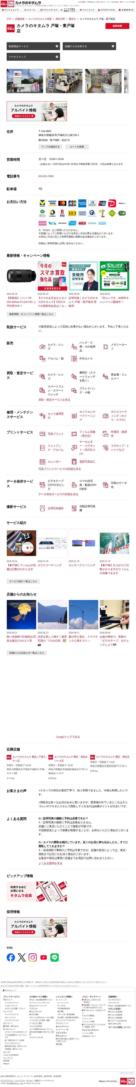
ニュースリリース (25, 1076)
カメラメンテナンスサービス (39, 1003)
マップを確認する (50, 146)
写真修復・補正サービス (13, 1049)
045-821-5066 (45, 176)
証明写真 (6, 1061)
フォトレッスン (87, 1018)
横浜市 (72, 19)
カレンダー (7, 1052)
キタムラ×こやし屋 (36, 1037)
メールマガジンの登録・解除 (39, 1020)
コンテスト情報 (87, 1033)
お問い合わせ (100, 2)
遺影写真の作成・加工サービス (16, 1046)
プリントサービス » (11, 996)
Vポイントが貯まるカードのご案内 (41, 1017)
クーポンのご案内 (35, 1023)
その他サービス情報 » (38, 996)
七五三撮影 (34, 1014)
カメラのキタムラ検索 (40, 19)
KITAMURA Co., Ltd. (15, 1083)
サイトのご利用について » (119, 1027)
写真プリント (7, 1000)
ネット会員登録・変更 (115, 2)
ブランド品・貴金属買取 (65, 1014)
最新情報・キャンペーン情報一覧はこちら (31, 314)
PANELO (6, 1064)
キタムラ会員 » (114, 1009)
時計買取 (60, 1011)
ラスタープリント (11, 1006)
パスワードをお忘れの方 (118, 1021)
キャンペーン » (62, 1026)
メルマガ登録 (130, 2)
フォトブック (7, 1011)
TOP (9, 19)
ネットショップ (61, 1000)
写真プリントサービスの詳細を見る (59, 468)
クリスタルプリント (12, 1003)
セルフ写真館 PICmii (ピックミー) (40, 1029)
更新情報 (59, 1044)
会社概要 (82, 2)
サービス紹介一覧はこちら (23, 581)
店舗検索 (19, 19)
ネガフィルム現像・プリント (15, 1008)
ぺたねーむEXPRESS (10, 1055)
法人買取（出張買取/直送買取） (68, 1017)
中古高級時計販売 (63, 1008)
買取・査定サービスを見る (54, 399)
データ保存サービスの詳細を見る (58, 494)
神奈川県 (60, 19)
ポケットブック (10, 1017)
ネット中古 (61, 1006)
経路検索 (117, 26)
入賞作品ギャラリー (89, 1036)
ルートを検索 (77, 146)
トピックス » (61, 1033)
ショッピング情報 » (64, 996)
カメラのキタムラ (114, 1000)
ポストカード (7, 1023)
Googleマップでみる (68, 736)
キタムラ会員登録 (116, 1012)
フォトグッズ (7, 1058)
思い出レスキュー (9, 1029)
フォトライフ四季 (88, 1021)
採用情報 (90, 2)
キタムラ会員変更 (116, 1015)
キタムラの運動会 (88, 1016)
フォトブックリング (12, 1020)
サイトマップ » (114, 1024)
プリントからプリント (12, 1043)
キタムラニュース (62, 1023)
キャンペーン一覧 (62, 1029)
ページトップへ (128, 1073)
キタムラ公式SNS (35, 1026)
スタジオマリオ (36, 1011)
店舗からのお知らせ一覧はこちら (26, 653)
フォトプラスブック (12, 1014)
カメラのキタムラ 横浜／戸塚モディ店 (29, 759)
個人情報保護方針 (9, 1076)
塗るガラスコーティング (37, 1006)
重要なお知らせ (61, 1036)
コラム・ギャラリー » (91, 996)
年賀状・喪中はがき (11, 1026)
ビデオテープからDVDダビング (16, 1032)
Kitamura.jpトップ (10, 990)
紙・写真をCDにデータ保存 (14, 1040)
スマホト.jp (33, 1008)
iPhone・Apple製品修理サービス (40, 1000)
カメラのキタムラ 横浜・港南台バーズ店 (71, 759)
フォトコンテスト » (90, 1030)
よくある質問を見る (50, 863)
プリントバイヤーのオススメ (66, 1020)
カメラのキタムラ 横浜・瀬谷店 (112, 757)
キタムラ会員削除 (116, 1018)
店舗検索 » (112, 996)
